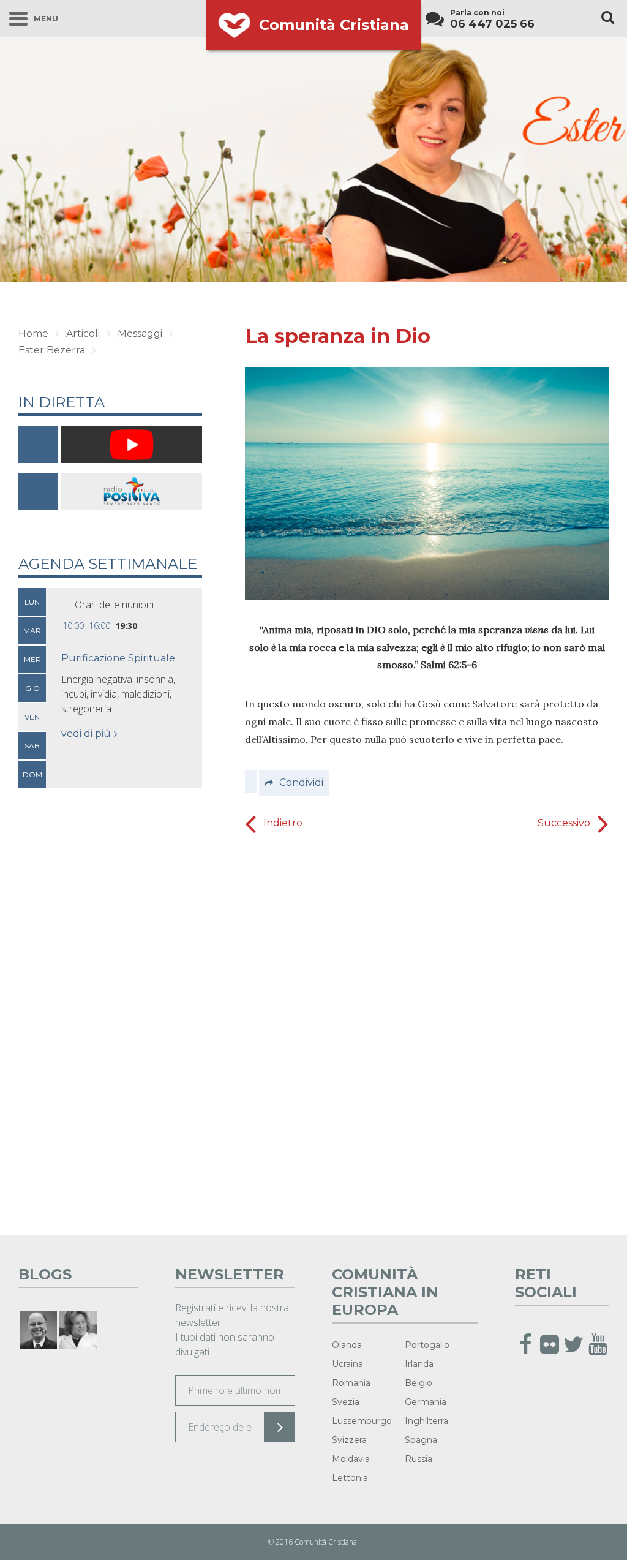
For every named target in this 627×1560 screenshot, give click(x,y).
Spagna (421, 1439)
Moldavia (351, 1458)
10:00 (73, 625)
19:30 (126, 625)
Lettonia (350, 1477)
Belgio (418, 1383)
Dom (32, 774)
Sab (32, 745)
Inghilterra (426, 1420)
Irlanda (419, 1364)
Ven (32, 717)
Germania (425, 1401)
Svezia (345, 1401)
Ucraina (347, 1364)
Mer (32, 659)
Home (33, 333)
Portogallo (427, 1345)
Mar (32, 630)
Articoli (83, 333)
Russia (418, 1458)
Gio (32, 688)
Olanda (347, 1345)
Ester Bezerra (51, 350)
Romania (351, 1383)
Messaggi (140, 333)
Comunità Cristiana (334, 25)
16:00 (99, 625)
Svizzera (349, 1439)
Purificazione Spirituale (118, 658)
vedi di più (86, 733)
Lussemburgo (362, 1420)
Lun (32, 601)
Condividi (301, 782)
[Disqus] (427, 1031)
